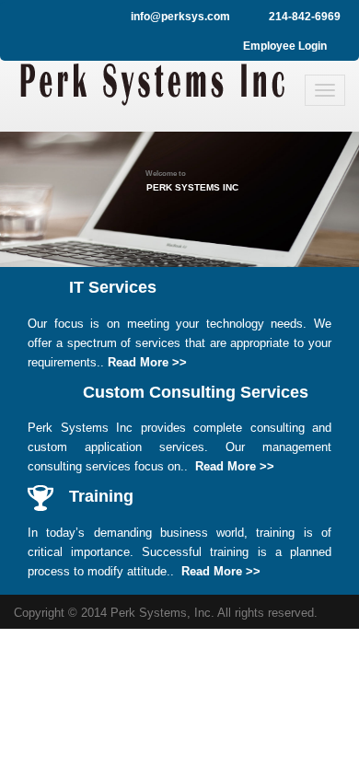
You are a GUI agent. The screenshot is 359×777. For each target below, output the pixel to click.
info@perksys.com (180, 16)
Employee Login (285, 46)
